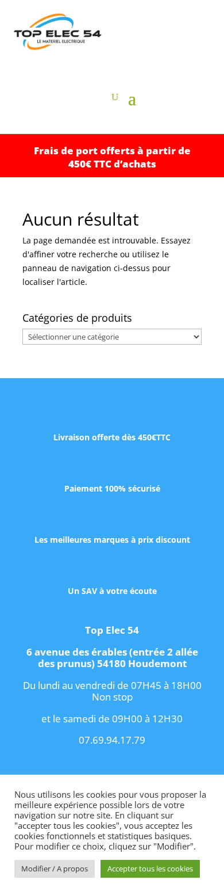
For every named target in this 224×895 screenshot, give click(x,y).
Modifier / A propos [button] (54, 868)
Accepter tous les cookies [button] (150, 868)
